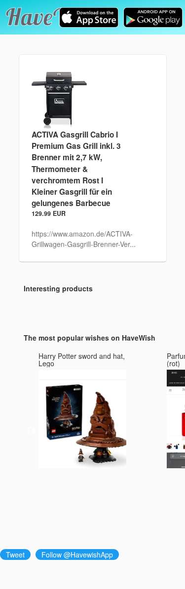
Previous (31, 431)
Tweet (15, 554)
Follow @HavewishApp (77, 554)
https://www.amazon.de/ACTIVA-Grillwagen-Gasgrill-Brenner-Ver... (84, 239)
